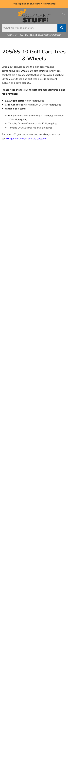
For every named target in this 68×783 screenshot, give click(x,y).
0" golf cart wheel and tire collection (27, 138)
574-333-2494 (22, 34)
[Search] (61, 28)
